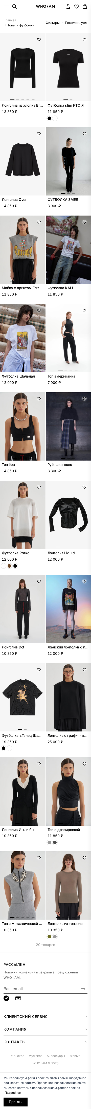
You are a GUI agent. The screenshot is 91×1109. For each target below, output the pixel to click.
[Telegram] (6, 998)
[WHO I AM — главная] (45, 6)
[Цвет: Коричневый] (9, 566)
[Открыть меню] (6, 6)
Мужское (35, 1056)
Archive (75, 1056)
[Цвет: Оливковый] (49, 936)
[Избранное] (76, 6)
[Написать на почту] (18, 998)
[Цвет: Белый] (55, 118)
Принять (15, 1102)
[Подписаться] (83, 989)
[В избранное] (38, 39)
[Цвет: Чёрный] (49, 118)
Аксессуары (56, 1056)
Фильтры (53, 23)
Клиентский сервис (26, 1016)
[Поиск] (14, 6)
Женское (17, 1056)
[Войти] (68, 6)
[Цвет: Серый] (55, 936)
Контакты (15, 1042)
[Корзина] (84, 6)
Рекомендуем (76, 23)
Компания (15, 1029)
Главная (10, 20)
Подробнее (13, 1093)
